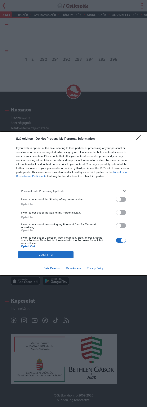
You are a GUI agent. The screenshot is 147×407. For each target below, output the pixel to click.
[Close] (139, 139)
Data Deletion (52, 268)
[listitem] (73, 191)
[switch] (121, 199)
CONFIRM (46, 254)
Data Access (73, 268)
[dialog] (73, 203)
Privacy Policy (95, 268)
